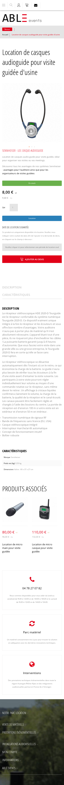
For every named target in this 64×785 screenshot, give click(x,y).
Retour (7, 29)
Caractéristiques (16, 295)
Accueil (5, 34)
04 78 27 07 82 (32, 588)
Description (12, 287)
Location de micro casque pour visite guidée (42, 548)
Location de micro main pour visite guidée (12, 548)
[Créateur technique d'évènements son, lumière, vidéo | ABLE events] (22, 18)
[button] (29, 147)
